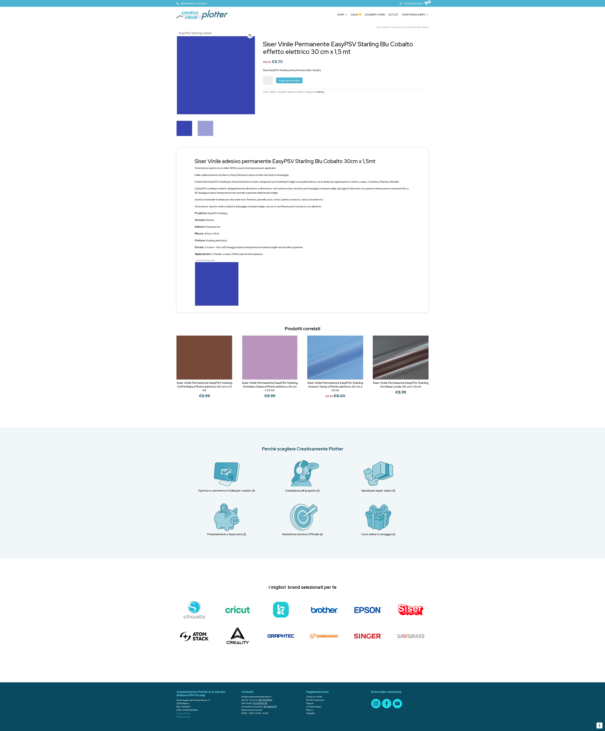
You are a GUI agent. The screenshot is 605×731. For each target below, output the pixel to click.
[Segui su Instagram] (376, 703)
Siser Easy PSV (415, 27)
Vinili (405, 27)
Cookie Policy (183, 713)
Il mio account (413, 3)
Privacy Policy (183, 716)
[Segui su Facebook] (386, 703)
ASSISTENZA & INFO (413, 14)
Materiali (386, 27)
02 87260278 (260, 703)
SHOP (340, 14)
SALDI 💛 (356, 14)
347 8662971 (270, 706)
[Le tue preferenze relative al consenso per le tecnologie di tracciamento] (599, 725)
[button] (250, 35)
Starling (425, 27)
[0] (426, 3)
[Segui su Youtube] (397, 703)
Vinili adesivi (397, 27)
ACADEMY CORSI (375, 14)
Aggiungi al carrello (289, 80)
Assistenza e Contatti (194, 3)
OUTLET (393, 14)
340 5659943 (265, 700)
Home (379, 27)
